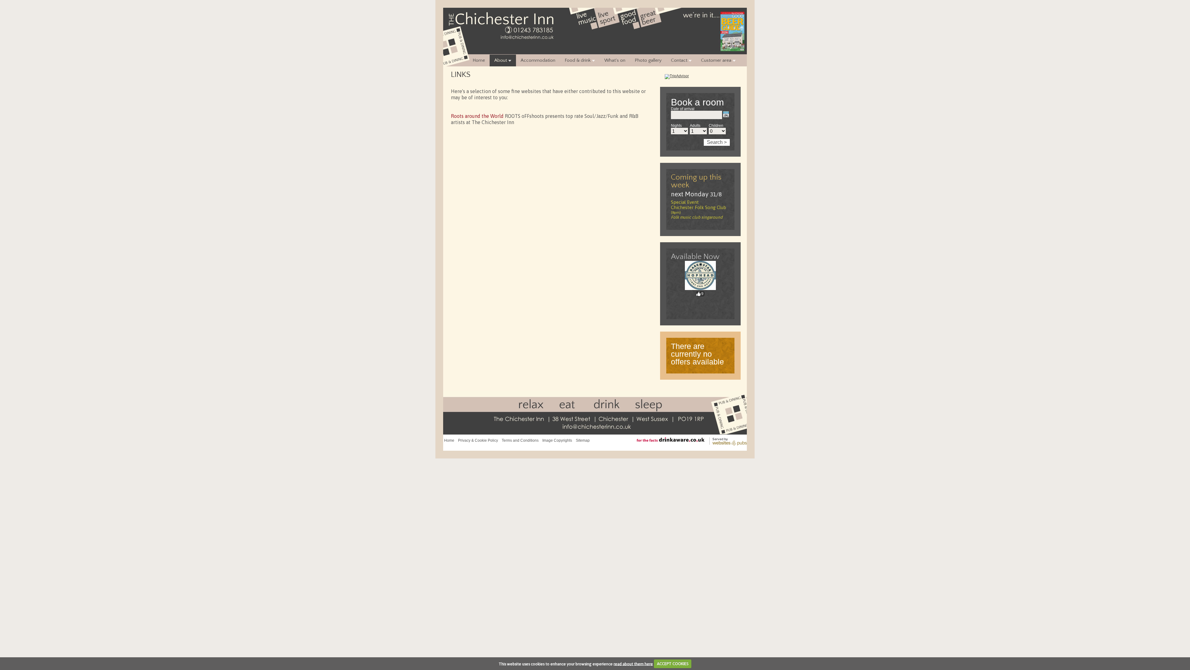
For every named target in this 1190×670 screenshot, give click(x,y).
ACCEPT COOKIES (672, 663)
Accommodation (538, 60)
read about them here (633, 663)
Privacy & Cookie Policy (478, 440)
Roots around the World (478, 116)
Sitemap (583, 440)
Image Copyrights (557, 440)
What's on (614, 60)
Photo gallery (648, 60)
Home (479, 60)
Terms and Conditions (520, 440)
